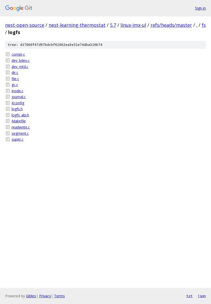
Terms (59, 295)
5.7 (113, 25)
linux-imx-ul (133, 25)
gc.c (15, 84)
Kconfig (18, 102)
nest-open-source (24, 25)
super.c (17, 139)
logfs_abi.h (20, 115)
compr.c (18, 54)
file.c (15, 78)
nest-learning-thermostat (77, 25)
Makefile (19, 121)
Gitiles (31, 295)
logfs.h (17, 108)
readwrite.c (21, 127)
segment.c (20, 133)
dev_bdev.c (21, 60)
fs (204, 25)
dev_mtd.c (20, 66)
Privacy (45, 295)
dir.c (15, 72)
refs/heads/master (171, 25)
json (202, 295)
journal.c (19, 96)
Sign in (200, 8)
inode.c (17, 90)
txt (189, 295)
